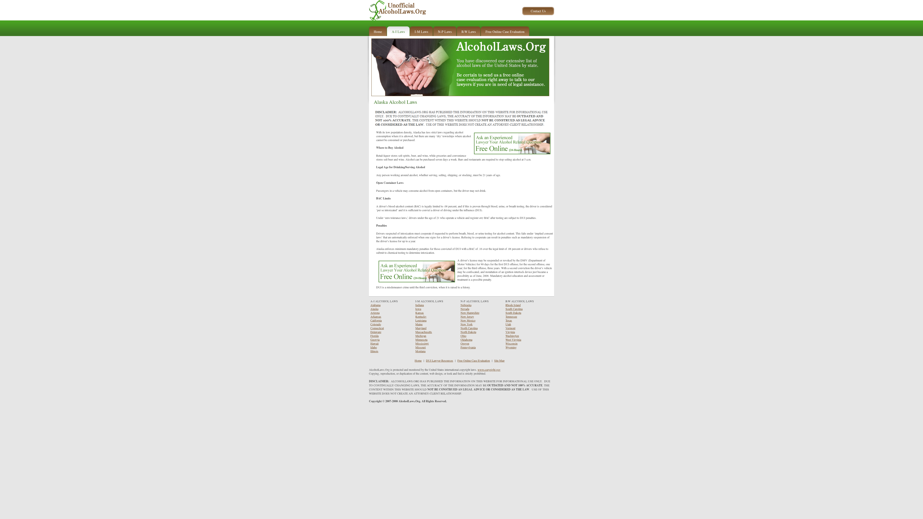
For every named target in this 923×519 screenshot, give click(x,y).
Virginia (510, 332)
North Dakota (468, 332)
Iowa (418, 309)
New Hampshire (470, 313)
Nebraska (466, 305)
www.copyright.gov (489, 369)
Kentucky (420, 316)
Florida (374, 336)
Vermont (510, 328)
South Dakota (513, 313)
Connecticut (377, 328)
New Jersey (467, 316)
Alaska (374, 309)
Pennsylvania (468, 347)
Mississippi (422, 343)
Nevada (465, 309)
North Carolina (469, 328)
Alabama (375, 305)
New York (467, 324)
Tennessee (511, 316)
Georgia (375, 339)
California (376, 320)
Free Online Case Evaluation (473, 360)
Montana (420, 351)
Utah (508, 324)
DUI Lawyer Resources (439, 360)
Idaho (373, 347)
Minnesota (421, 339)
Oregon (465, 343)
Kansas (419, 313)
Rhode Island (513, 305)
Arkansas (375, 316)
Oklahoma (466, 339)
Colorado (375, 324)
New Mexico (468, 320)
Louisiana (420, 320)
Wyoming (511, 347)
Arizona (375, 313)
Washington (512, 336)
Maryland (420, 328)
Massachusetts (423, 332)
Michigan (420, 336)
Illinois (374, 351)
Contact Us (538, 11)
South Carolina (514, 309)
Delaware (375, 332)
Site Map (499, 360)
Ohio (463, 336)
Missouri (420, 347)
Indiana (419, 305)
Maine (419, 324)
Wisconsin (511, 343)
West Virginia (513, 339)
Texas (508, 320)
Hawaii (374, 343)
